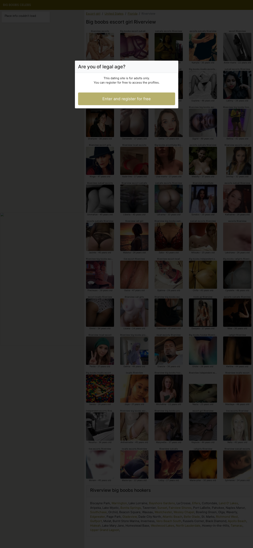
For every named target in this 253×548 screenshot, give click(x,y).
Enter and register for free (126, 98)
